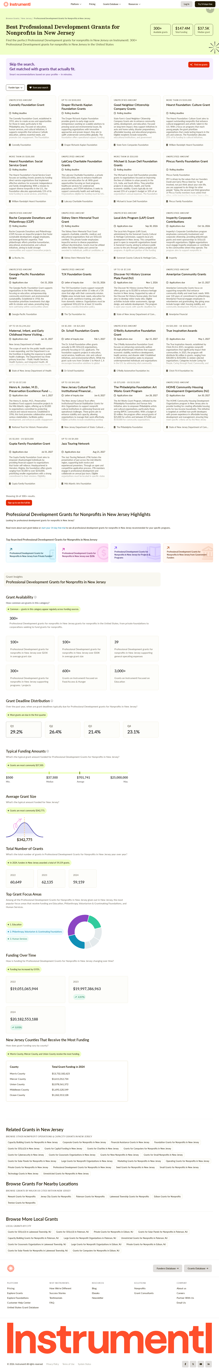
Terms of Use (68, 1364)
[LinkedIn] (208, 1364)
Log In (186, 4)
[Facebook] (185, 1364)
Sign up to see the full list (19, 502)
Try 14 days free (205, 4)
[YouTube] (201, 1364)
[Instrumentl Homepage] (17, 4)
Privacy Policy (52, 1364)
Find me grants (201, 64)
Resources (133, 4)
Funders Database (166, 1268)
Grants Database (110, 4)
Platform (75, 4)
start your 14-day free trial (53, 527)
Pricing (92, 4)
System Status (84, 1364)
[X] (193, 1364)
